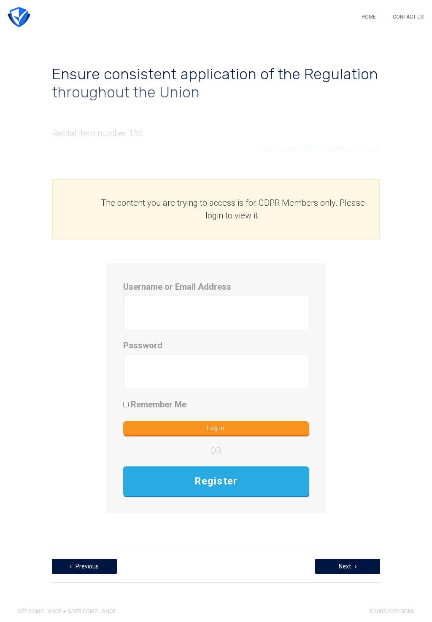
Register (216, 481)
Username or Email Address (177, 287)
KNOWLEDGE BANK (356, 149)
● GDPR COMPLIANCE (89, 611)
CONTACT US (408, 17)
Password (142, 345)
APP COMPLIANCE (40, 611)
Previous (86, 566)
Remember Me (157, 404)
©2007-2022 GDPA (391, 611)
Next (345, 566)
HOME (369, 17)
